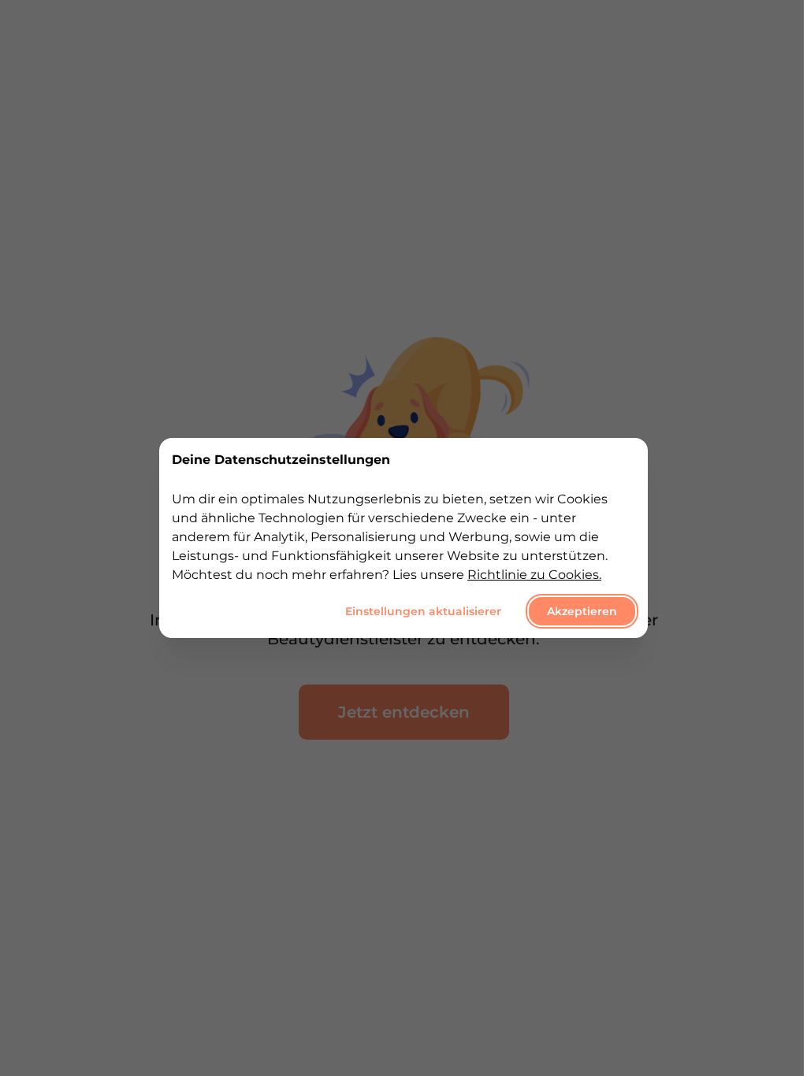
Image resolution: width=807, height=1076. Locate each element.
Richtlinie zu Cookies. (534, 574)
